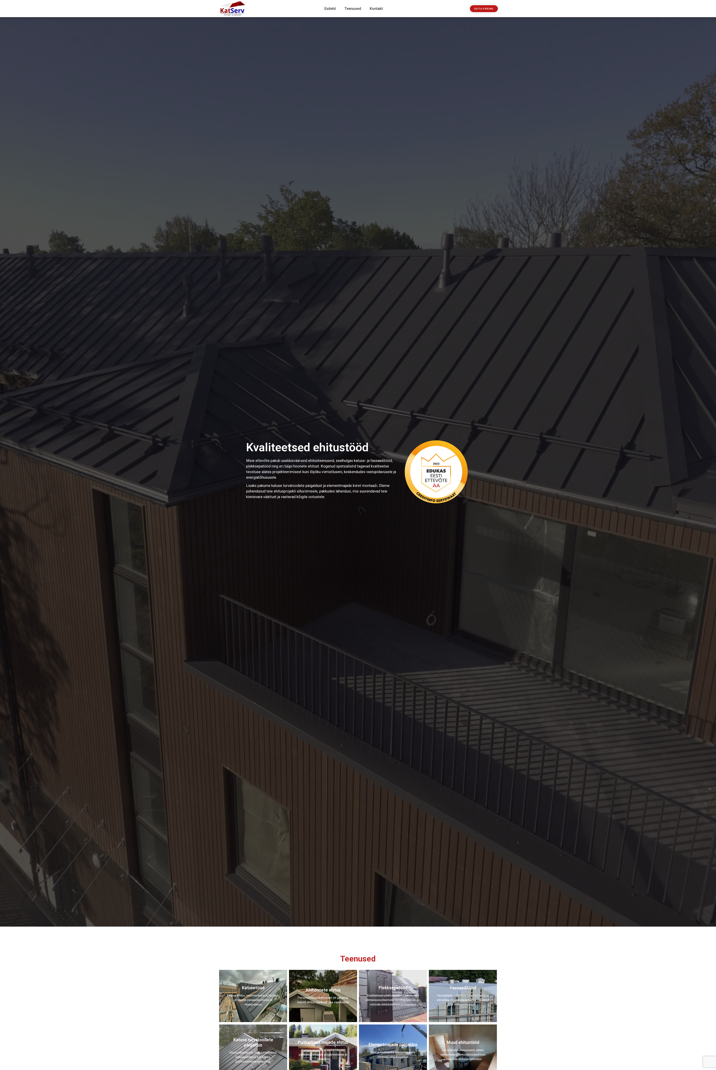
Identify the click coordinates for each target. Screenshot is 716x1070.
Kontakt (376, 8)
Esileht (330, 8)
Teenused (352, 8)
